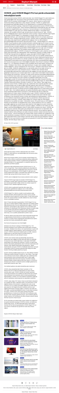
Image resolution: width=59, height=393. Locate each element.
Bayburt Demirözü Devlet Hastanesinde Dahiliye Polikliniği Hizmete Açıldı (49, 187)
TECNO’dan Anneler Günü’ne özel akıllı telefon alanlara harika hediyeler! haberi (29, 361)
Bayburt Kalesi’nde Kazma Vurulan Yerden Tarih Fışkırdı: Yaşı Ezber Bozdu (49, 201)
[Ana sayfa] (7, 5)
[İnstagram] (33, 383)
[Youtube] (22, 383)
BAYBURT (5, 1)
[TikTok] (36, 383)
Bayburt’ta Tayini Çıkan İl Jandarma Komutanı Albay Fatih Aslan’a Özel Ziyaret (49, 191)
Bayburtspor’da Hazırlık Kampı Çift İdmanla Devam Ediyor (49, 142)
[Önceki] (3, 8)
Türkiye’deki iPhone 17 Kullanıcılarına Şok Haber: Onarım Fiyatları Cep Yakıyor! (28, 324)
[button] (55, 2)
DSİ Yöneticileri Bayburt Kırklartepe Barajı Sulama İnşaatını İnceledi (49, 161)
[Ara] (53, 2)
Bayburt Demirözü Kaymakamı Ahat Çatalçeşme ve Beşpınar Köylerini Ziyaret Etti (49, 166)
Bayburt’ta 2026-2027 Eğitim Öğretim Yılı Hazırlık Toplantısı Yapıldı (49, 156)
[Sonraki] (5, 8)
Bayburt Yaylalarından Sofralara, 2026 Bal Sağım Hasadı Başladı (49, 146)
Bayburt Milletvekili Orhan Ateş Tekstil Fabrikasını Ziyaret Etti (49, 151)
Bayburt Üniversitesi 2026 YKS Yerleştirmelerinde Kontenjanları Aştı (49, 132)
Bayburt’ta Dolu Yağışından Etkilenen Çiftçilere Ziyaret (49, 196)
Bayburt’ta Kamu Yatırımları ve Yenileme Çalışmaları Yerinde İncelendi (49, 176)
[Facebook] (25, 383)
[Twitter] (29, 383)
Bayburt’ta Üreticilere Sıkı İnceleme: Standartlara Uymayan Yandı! (49, 182)
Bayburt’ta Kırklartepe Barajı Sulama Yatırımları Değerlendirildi (49, 171)
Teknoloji (22, 320)
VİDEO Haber (11, 1)
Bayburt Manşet (29, 2)
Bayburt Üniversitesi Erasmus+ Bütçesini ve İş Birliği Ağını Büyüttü (49, 137)
